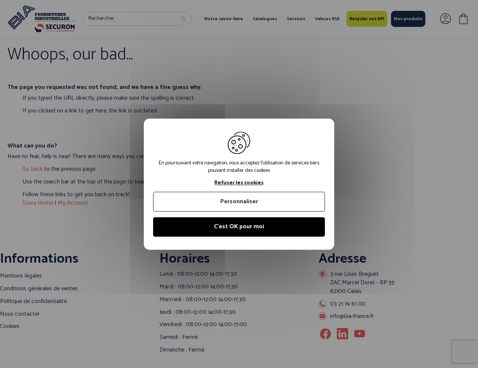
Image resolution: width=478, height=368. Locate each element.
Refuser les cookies (239, 183)
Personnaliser (239, 202)
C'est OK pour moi (239, 227)
